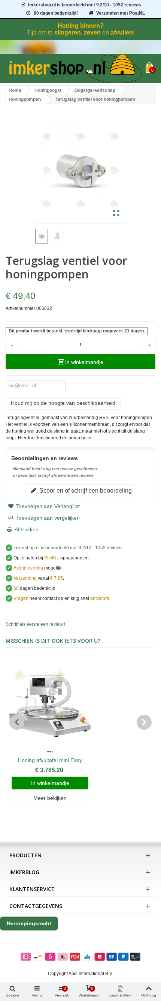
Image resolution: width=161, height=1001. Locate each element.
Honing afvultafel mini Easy (50, 760)
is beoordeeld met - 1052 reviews (84, 5)
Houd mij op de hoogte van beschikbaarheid (63, 403)
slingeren (67, 32)
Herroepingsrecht (29, 923)
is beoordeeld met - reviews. (68, 547)
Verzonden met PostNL (120, 13)
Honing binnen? (81, 26)
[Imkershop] (76, 68)
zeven (92, 32)
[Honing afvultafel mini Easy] (50, 706)
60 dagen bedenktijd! (56, 13)
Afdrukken (27, 529)
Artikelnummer (20, 308)
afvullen (121, 32)
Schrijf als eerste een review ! (35, 624)
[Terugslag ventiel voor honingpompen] (116, 213)
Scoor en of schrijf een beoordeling (85, 490)
